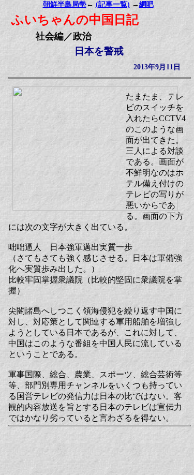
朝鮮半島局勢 (64, 4)
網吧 (146, 4)
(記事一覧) (113, 4)
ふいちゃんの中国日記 (75, 19)
